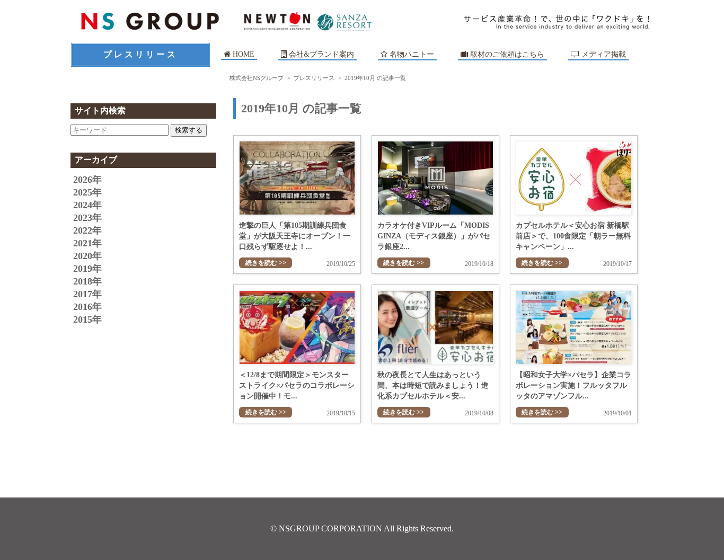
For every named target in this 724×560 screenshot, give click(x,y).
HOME (242, 54)
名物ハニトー (410, 54)
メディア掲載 (602, 54)
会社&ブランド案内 (321, 54)
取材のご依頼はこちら (506, 54)
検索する (188, 130)
